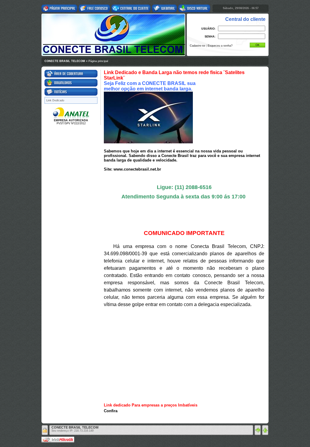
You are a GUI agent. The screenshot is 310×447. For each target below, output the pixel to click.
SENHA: (210, 36)
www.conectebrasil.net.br (137, 169)
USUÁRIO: (208, 28)
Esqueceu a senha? (220, 45)
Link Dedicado (55, 100)
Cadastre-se (197, 45)
